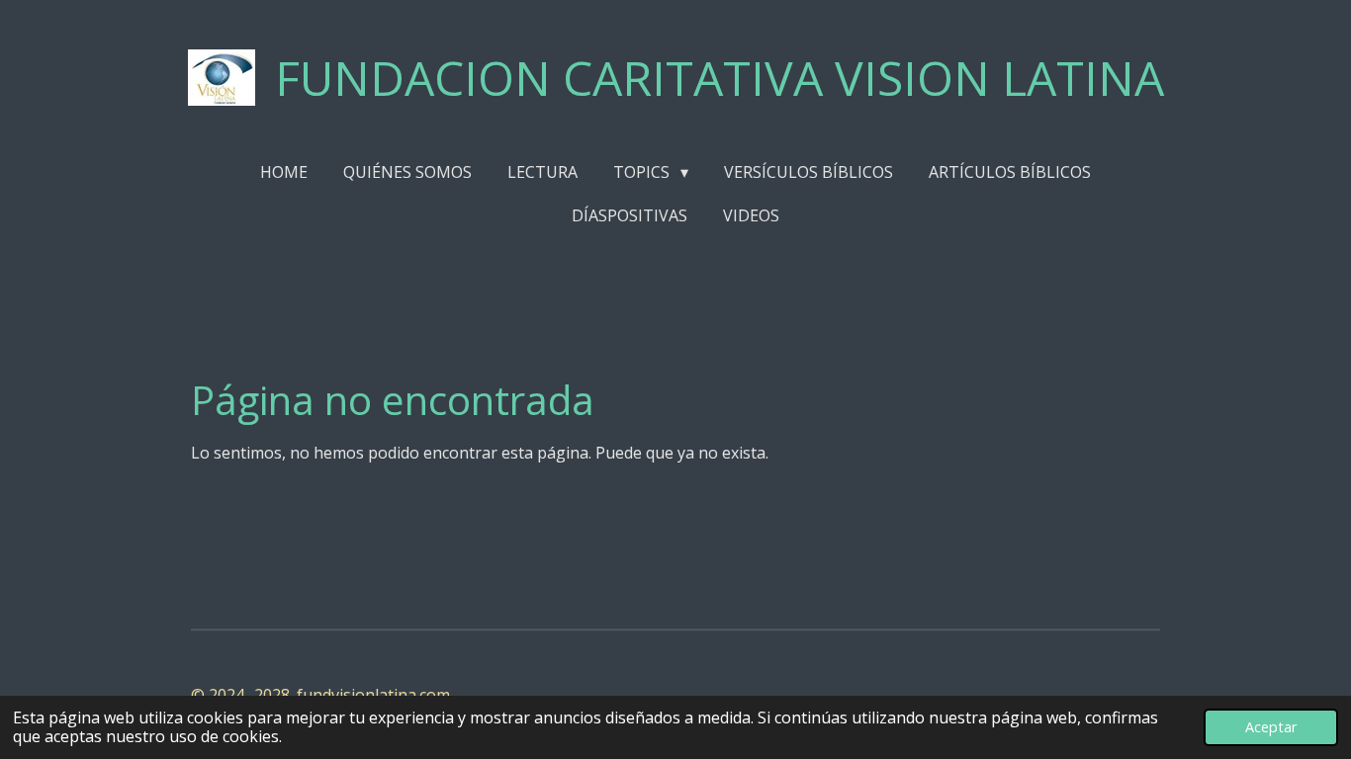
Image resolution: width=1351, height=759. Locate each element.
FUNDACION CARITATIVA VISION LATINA (719, 77)
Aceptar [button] (1271, 726)
